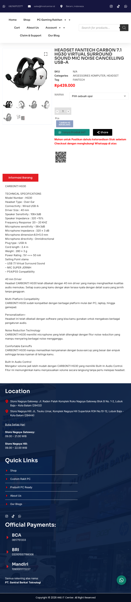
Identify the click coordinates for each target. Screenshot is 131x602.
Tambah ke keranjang (64, 123)
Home (13, 19)
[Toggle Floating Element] (121, 580)
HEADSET (113, 75)
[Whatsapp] (19, 516)
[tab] (20, 178)
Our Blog (54, 35)
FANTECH (79, 79)
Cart (17, 27)
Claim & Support (30, 35)
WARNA (59, 94)
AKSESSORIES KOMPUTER (89, 75)
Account (51, 27)
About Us (33, 27)
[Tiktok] (13, 516)
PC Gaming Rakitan (49, 19)
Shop (26, 19)
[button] (45, 54)
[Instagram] (6, 516)
